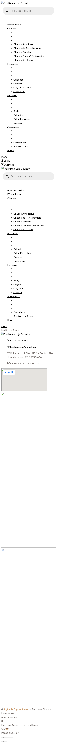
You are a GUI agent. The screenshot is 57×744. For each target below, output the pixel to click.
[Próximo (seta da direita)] (5, 741)
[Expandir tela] (5, 737)
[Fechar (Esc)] (11, 737)
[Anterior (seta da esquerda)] (2, 741)
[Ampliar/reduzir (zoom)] (2, 737)
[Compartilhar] (8, 737)
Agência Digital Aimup (16, 709)
